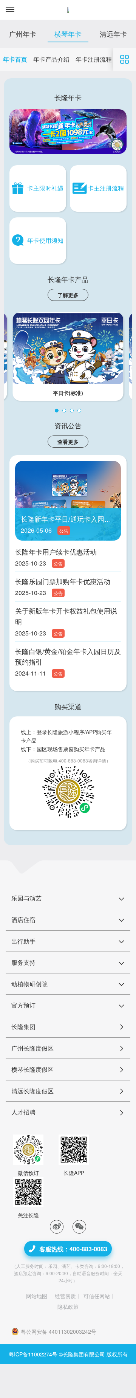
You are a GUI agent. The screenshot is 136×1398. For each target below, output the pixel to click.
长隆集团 (23, 1026)
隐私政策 (68, 1306)
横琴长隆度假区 (32, 1069)
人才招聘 (23, 1112)
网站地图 (36, 1296)
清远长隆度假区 (32, 1090)
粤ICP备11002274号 (33, 1354)
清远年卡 (113, 34)
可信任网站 (96, 1296)
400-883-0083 (73, 760)
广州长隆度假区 (32, 1048)
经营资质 (65, 1296)
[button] (57, 410)
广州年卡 (22, 34)
